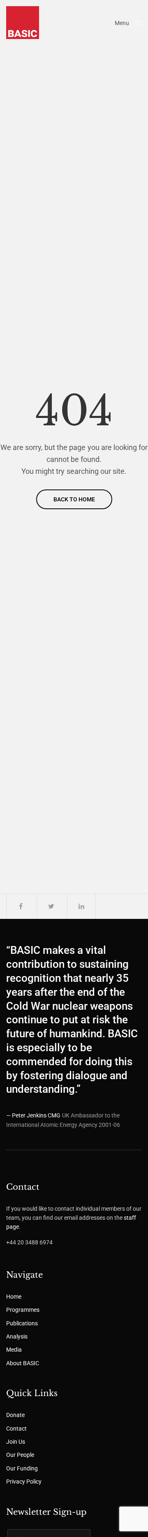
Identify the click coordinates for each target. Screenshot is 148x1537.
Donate (15, 1415)
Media (14, 1349)
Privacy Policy (24, 1481)
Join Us (15, 1441)
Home (13, 1296)
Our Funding (22, 1468)
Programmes (22, 1309)
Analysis (17, 1336)
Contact (16, 1428)
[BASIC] (22, 22)
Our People (20, 1455)
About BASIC (22, 1363)
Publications (22, 1323)
